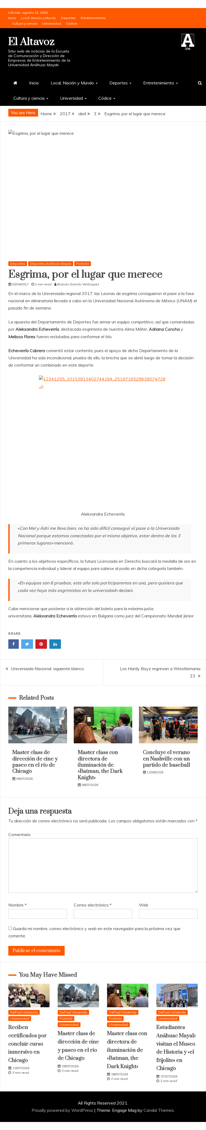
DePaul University (24, 1012)
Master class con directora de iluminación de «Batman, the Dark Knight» (100, 765)
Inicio (12, 18)
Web (143, 905)
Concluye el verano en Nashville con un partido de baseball (166, 759)
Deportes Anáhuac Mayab (50, 264)
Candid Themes (159, 1110)
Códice (71, 23)
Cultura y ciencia (24, 23)
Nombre (17, 905)
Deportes (68, 18)
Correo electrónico (93, 905)
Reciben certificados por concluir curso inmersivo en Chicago (27, 1044)
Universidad (51, 23)
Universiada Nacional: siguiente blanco (47, 668)
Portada (82, 264)
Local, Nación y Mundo (38, 18)
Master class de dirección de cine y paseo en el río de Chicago (35, 762)
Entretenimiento (93, 18)
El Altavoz (31, 42)
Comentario (19, 834)
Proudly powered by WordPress (63, 1110)
